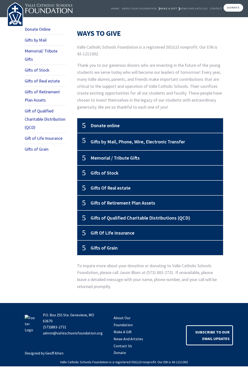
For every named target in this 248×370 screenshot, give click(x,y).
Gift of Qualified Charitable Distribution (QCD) (45, 119)
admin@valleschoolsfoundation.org (73, 333)
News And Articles (128, 338)
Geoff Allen (54, 353)
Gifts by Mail (35, 40)
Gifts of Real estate (42, 81)
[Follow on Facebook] (42, 343)
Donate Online (37, 29)
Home (115, 8)
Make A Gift (168, 8)
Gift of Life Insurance (43, 138)
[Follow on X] (65, 343)
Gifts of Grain (36, 149)
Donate (233, 7)
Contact (216, 8)
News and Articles (193, 8)
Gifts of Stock (37, 70)
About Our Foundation (139, 8)
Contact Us (123, 345)
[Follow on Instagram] (54, 343)
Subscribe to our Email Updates (212, 335)
